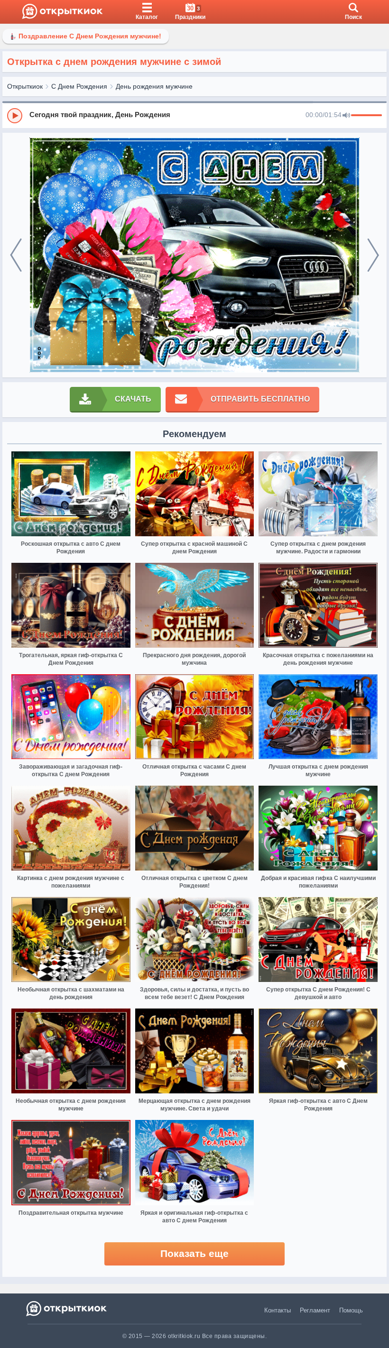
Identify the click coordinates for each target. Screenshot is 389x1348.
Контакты (277, 1310)
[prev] (16, 255)
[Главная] (62, 12)
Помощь (351, 1310)
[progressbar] (366, 115)
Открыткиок (25, 86)
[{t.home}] (67, 1308)
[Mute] (346, 115)
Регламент (315, 1310)
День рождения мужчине (154, 86)
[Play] (14, 115)
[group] (194, 115)
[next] (373, 255)
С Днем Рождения (79, 86)
